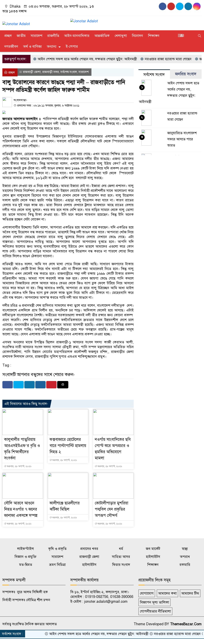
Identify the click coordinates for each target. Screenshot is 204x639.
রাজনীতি (53, 35)
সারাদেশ (36, 35)
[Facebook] (7, 384)
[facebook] (162, 6)
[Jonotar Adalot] (16, 22)
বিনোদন (137, 35)
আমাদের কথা (167, 593)
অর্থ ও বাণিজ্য (32, 46)
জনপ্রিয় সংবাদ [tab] (185, 74)
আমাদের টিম (190, 593)
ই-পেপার (72, 46)
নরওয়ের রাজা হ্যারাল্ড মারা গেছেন (158, 59)
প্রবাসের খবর (89, 548)
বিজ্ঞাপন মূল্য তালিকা (154, 602)
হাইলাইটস (153, 556)
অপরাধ (185, 556)
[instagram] (179, 6)
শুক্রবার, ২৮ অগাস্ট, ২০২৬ (18, 466)
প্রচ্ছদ (8, 35)
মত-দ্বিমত (25, 564)
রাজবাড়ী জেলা (32, 72)
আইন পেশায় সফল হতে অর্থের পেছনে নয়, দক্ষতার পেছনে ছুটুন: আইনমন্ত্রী (77, 59)
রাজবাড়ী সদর (50, 72)
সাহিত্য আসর (121, 556)
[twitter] (188, 6)
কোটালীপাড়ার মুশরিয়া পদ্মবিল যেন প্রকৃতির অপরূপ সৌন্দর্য (111, 509)
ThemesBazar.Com (186, 624)
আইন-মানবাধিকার (76, 35)
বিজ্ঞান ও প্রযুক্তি (25, 556)
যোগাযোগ (147, 593)
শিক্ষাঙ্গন (153, 35)
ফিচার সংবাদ (121, 564)
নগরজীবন (11, 46)
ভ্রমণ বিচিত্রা (57, 564)
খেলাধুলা (121, 35)
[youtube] (171, 6)
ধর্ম (121, 548)
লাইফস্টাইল (25, 548)
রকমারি (184, 564)
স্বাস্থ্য (185, 548)
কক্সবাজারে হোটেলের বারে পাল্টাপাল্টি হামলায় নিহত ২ (68, 445)
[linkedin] (197, 6)
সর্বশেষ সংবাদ (68, 72)
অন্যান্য (51, 46)
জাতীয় (21, 35)
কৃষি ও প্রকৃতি (57, 548)
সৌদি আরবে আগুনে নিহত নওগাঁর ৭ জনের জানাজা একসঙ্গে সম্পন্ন (20, 509)
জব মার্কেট (153, 548)
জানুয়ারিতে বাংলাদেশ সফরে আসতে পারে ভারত (182, 139)
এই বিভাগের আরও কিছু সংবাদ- (26, 404)
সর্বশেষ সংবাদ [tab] (154, 74)
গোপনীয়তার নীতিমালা (155, 611)
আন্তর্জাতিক (102, 35)
